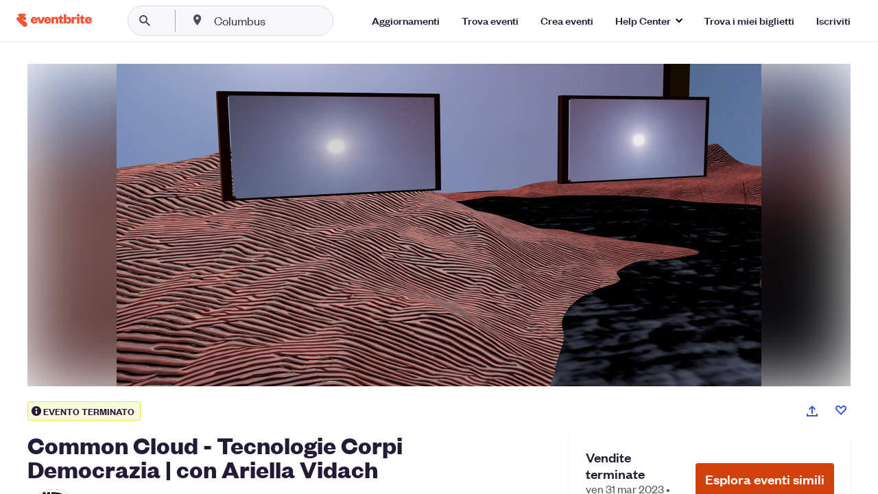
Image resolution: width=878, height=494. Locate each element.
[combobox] (283, 20)
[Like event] (841, 410)
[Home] (54, 20)
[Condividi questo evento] (812, 411)
